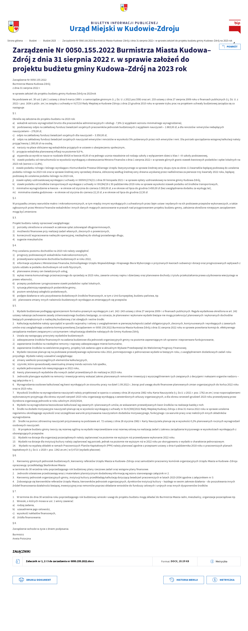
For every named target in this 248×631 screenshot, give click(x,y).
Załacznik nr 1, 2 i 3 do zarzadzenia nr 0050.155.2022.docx (60, 561)
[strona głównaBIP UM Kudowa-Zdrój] (13, 27)
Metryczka (221, 561)
